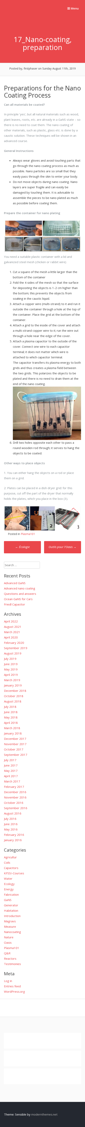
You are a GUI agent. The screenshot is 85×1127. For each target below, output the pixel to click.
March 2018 (12, 728)
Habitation (11, 910)
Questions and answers (20, 594)
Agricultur (10, 857)
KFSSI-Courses (14, 873)
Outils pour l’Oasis (62, 547)
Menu (74, 8)
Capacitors (11, 868)
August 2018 (12, 701)
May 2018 (11, 717)
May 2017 (11, 771)
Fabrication (11, 894)
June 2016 (11, 824)
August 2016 (12, 813)
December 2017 (15, 739)
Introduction (12, 916)
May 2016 (11, 829)
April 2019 (11, 675)
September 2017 (15, 755)
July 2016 (10, 819)
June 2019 (11, 664)
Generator (11, 905)
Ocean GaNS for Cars (18, 599)
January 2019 (13, 685)
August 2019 (12, 653)
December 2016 (15, 792)
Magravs (10, 921)
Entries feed (12, 986)
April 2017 (11, 776)
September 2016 (15, 808)
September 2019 (15, 648)
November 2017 (15, 744)
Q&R (7, 953)
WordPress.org (14, 991)
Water (8, 878)
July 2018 (10, 707)
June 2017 (11, 765)
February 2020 (14, 643)
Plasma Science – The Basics (19, 19)
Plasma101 (28, 534)
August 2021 (12, 627)
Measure (10, 926)
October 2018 (13, 696)
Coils (7, 862)
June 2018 (11, 712)
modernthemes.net (44, 1114)
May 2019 (11, 669)
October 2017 (13, 749)
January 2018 (13, 733)
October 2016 (13, 803)
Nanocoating (12, 932)
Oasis (8, 942)
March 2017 (12, 781)
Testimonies (12, 964)
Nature (8, 937)
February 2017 (14, 787)
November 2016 (15, 797)
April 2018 (11, 723)
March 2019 (12, 680)
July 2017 (10, 760)
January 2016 (13, 840)
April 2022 (11, 621)
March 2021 (12, 632)
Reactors (10, 958)
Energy (9, 889)
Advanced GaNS (15, 583)
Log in (8, 981)
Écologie (22, 547)
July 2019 (10, 659)
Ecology (9, 884)
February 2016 (14, 835)
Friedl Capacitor (14, 604)
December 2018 (15, 691)
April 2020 (11, 637)
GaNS (7, 900)
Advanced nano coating (19, 588)
